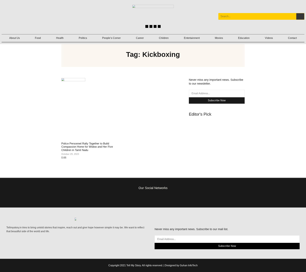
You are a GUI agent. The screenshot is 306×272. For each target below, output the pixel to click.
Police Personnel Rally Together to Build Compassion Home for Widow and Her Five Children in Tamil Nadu (87, 147)
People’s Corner (111, 38)
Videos (269, 38)
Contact (292, 38)
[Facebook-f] (138, 197)
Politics (83, 38)
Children (164, 38)
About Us (14, 38)
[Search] (300, 16)
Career (140, 38)
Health (60, 38)
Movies (219, 38)
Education (244, 38)
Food (38, 38)
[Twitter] (155, 26)
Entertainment (192, 38)
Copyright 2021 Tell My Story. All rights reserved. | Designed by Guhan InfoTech (153, 265)
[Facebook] (146, 26)
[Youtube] (159, 26)
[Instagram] (150, 26)
